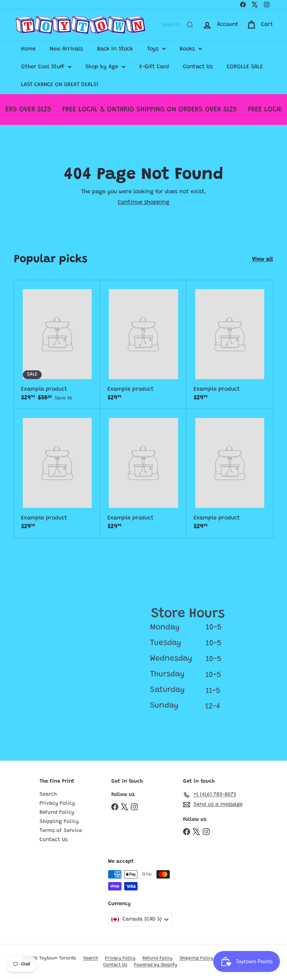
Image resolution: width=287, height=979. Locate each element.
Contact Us (198, 67)
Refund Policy (57, 812)
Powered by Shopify (155, 965)
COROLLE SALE (245, 67)
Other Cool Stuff (43, 67)
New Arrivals (66, 49)
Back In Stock (115, 49)
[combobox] (178, 25)
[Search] (190, 25)
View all (262, 259)
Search (48, 794)
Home (28, 49)
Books (188, 49)
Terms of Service (61, 830)
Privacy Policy (57, 803)
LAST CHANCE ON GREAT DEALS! (60, 85)
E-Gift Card (154, 67)
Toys (153, 49)
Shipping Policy (59, 821)
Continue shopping (143, 202)
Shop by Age (102, 67)
